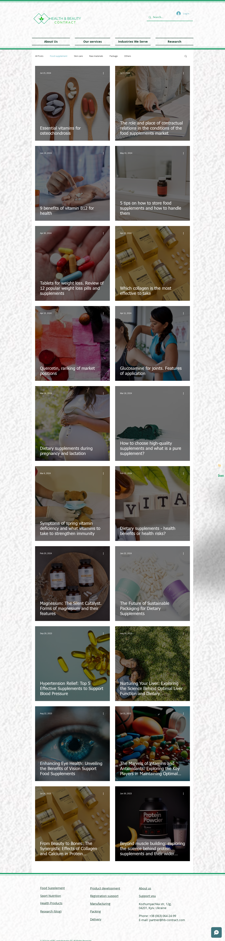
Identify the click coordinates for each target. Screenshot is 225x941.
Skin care (78, 56)
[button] (92, 41)
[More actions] (104, 73)
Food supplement (58, 56)
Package (114, 56)
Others (127, 56)
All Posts (39, 56)
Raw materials (96, 56)
